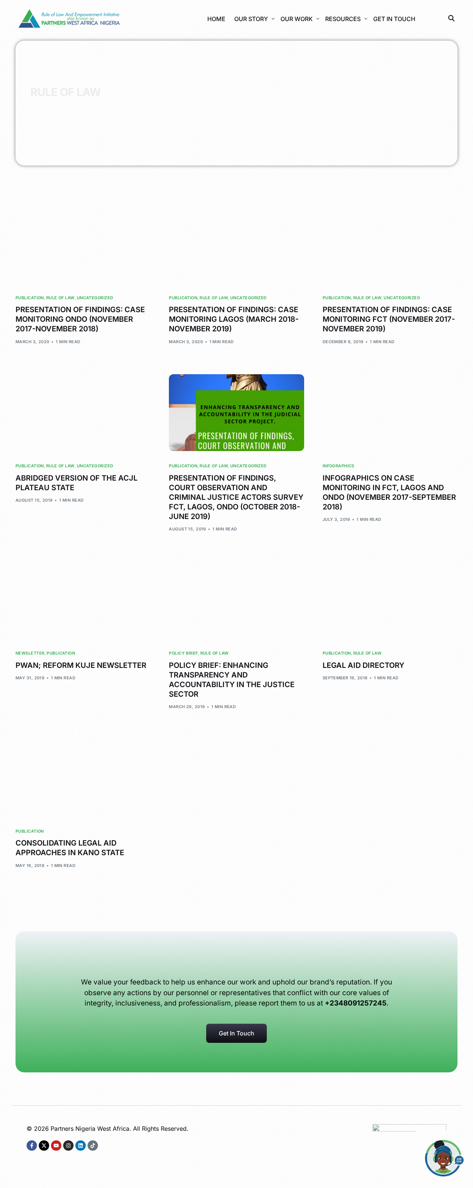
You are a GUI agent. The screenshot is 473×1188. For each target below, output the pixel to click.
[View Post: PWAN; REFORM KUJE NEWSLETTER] (83, 599)
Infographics (338, 466)
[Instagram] (68, 1145)
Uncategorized (95, 298)
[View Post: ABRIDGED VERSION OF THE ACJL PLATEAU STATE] (83, 412)
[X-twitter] (44, 1145)
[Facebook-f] (32, 1145)
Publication (30, 298)
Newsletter (30, 653)
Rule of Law (60, 298)
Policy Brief (183, 653)
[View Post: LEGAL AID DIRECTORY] (390, 599)
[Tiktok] (93, 1145)
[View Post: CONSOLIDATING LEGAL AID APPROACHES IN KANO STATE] (83, 777)
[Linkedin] (80, 1145)
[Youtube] (56, 1145)
